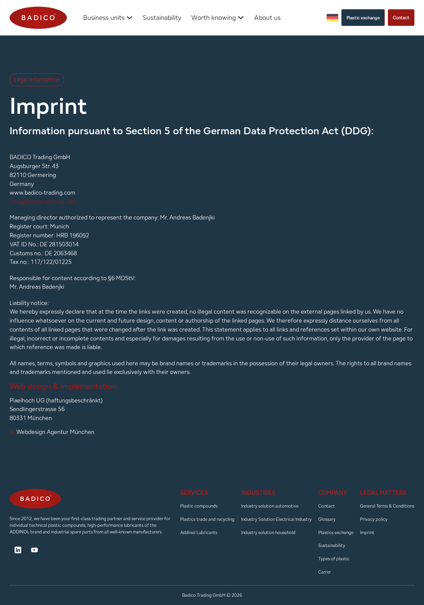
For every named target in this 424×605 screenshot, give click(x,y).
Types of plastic (333, 559)
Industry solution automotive (269, 506)
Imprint (367, 532)
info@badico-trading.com (43, 201)
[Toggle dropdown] (129, 17)
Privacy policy (374, 519)
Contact (401, 18)
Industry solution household (268, 532)
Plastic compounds (199, 506)
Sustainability (162, 17)
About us (267, 17)
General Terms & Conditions (387, 506)
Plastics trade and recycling (207, 519)
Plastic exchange (363, 18)
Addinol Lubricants (198, 532)
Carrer (324, 572)
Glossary (327, 519)
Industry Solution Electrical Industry (276, 519)
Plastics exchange (335, 532)
